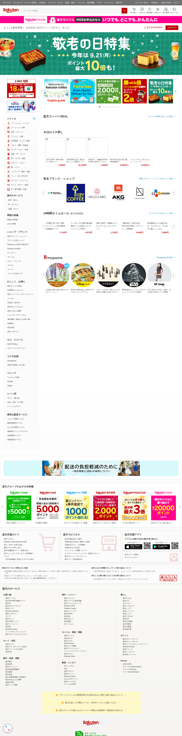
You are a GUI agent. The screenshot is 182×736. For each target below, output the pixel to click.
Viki (65, 694)
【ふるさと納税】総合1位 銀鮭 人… (51, 277)
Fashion (42, 3)
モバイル (7, 3)
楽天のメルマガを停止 (25, 559)
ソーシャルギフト (14, 406)
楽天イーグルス (70, 706)
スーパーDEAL (31, 3)
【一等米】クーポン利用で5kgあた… (132, 277)
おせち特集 (11, 224)
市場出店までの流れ (72, 548)
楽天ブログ (68, 679)
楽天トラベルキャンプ (72, 628)
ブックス (81, 3)
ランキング (17, 3)
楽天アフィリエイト (71, 673)
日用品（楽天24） (14, 303)
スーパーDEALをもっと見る (160, 116)
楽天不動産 (127, 651)
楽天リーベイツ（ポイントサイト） (21, 294)
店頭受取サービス (14, 435)
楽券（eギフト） (13, 332)
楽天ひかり (68, 663)
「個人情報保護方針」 (39, 578)
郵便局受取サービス (15, 423)
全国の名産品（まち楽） (16, 365)
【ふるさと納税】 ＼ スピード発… (164, 277)
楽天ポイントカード (130, 664)
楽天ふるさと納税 (14, 311)
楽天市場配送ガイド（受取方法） (16, 550)
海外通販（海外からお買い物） (19, 319)
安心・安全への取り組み (13, 545)
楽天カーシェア (70, 636)
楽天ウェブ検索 (70, 671)
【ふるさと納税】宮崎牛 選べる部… (84, 277)
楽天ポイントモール (130, 666)
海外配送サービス (14, 440)
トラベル (51, 3)
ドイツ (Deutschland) (131, 697)
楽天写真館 (127, 649)
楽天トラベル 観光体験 (73, 626)
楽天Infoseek (69, 668)
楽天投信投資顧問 (12, 694)
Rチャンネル (69, 691)
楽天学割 (10, 328)
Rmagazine (11, 361)
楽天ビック (9, 633)
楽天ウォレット (11, 692)
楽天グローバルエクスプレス (16, 659)
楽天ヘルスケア (129, 631)
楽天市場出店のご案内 (73, 539)
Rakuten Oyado (70, 633)
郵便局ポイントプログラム (17, 431)
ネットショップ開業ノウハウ (76, 550)
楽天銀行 (8, 686)
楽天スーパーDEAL (14, 286)
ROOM (10, 381)
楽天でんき (127, 623)
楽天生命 (8, 699)
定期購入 (10, 323)
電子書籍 (90, 3)
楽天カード (9, 669)
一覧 (34, 118)
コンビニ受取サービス (15, 419)
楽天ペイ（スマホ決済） (14, 674)
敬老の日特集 (12, 220)
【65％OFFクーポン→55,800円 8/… (67, 277)
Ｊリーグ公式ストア (15, 274)
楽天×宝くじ (69, 644)
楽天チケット (69, 699)
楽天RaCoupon (11, 654)
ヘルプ (176, 3)
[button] (142, 10)
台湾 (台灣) (127, 689)
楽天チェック (128, 674)
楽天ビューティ (129, 636)
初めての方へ (9, 539)
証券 (67, 3)
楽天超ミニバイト (129, 679)
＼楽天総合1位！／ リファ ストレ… (100, 277)
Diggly (9, 386)
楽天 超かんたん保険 (13, 704)
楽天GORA (68, 639)
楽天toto (67, 641)
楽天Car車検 (127, 646)
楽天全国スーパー (12, 646)
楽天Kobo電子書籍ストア (15, 626)
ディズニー (11, 253)
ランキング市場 (13, 377)
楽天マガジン (69, 696)
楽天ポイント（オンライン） (76, 556)
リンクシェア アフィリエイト (75, 676)
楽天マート (9, 644)
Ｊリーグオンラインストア (15, 657)
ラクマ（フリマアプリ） (16, 348)
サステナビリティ (131, 557)
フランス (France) (129, 694)
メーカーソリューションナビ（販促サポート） (83, 553)
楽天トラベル (69, 623)
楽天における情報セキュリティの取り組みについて (111, 568)
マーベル (10, 257)
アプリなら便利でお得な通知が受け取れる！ (142, 539)
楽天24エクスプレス (15, 307)
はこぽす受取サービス (15, 427)
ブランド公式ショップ (15, 240)
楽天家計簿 (127, 654)
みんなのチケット (71, 704)
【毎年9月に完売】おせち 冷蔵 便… (116, 277)
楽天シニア (127, 633)
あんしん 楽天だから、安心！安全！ (168, 578)
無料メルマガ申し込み (12, 548)
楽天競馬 (67, 646)
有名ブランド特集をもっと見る (159, 338)
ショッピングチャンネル (16, 315)
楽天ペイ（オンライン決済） (16, 671)
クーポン (10, 299)
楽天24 (119, 3)
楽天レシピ (127, 639)
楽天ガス (126, 626)
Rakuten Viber (69, 681)
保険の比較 (9, 707)
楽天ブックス (10, 623)
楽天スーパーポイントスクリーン (135, 669)
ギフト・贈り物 (13, 398)
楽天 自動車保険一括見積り (15, 702)
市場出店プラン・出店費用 (75, 545)
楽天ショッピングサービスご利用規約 (18, 553)
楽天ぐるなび (128, 641)
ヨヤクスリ (127, 628)
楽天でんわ (68, 666)
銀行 (73, 3)
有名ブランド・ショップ (16, 236)
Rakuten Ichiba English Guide (15, 542)
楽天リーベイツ (11, 649)
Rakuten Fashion (14, 249)
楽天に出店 (166, 3)
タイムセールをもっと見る (161, 295)
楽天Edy (8, 677)
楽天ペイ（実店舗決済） (74, 559)
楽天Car (126, 644)
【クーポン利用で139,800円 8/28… (147, 277)
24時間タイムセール (15, 290)
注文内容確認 (10, 559)
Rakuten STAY (69, 631)
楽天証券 (8, 689)
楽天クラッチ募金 (131, 555)
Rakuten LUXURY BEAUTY (18, 245)
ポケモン (10, 265)
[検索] (124, 10)
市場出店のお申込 (71, 542)
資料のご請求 (85, 542)
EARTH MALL (12, 344)
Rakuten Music (70, 701)
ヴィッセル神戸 (70, 709)
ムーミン (10, 269)
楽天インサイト (129, 677)
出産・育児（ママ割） (15, 402)
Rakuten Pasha (129, 671)
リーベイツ (109, 3)
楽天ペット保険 (11, 710)
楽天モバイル (69, 660)
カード (60, 3)
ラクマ (99, 3)
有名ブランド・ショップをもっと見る (156, 216)
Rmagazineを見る (165, 376)
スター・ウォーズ (14, 261)
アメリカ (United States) (132, 692)
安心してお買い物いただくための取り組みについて (111, 576)
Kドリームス (69, 649)
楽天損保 (8, 697)
